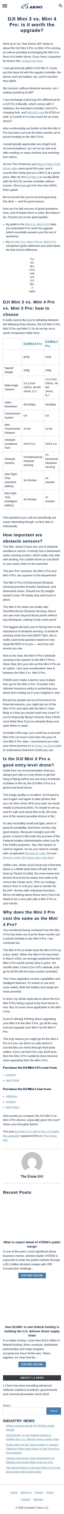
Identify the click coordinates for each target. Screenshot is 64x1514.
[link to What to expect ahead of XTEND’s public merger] (32, 1218)
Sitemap (38, 1499)
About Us (26, 1492)
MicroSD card (35, 112)
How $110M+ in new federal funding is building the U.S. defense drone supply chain (32, 1331)
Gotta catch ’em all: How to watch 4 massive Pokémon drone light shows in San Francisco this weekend (33, 1448)
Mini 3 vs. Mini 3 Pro (37, 224)
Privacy (39, 1492)
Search (7, 1405)
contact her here (31, 60)
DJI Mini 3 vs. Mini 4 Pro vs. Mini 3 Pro (33, 241)
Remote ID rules (35, 853)
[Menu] (5, 6)
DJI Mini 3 (32, 177)
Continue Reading (32, 1275)
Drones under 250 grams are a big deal (28, 857)
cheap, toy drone (45, 745)
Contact (25, 1499)
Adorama (11, 1096)
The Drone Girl (32, 1176)
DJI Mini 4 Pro (33, 343)
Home (14, 1492)
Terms (50, 1492)
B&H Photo (12, 1080)
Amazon (11, 1074)
